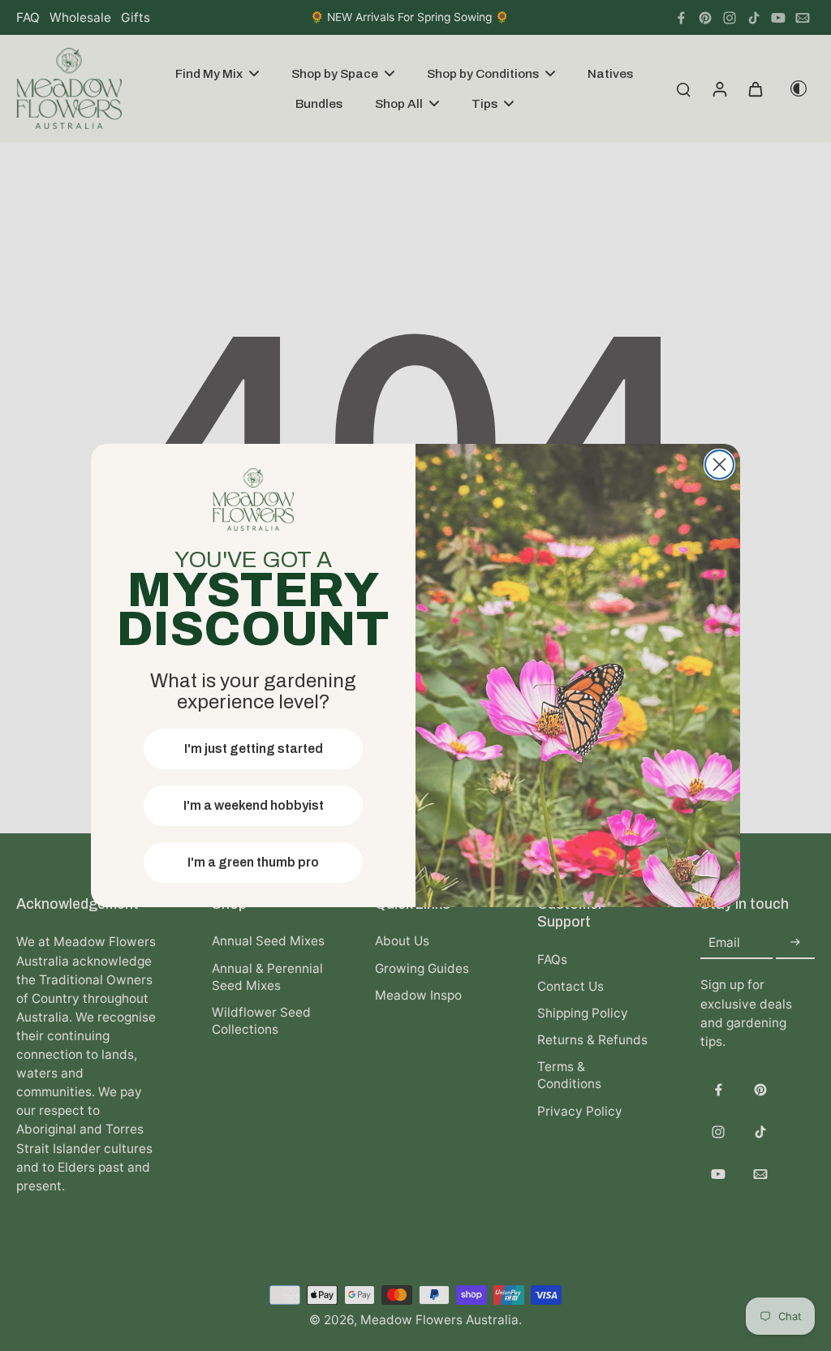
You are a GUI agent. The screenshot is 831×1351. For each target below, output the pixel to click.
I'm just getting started (253, 748)
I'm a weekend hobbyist (253, 805)
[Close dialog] (719, 464)
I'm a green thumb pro (253, 862)
